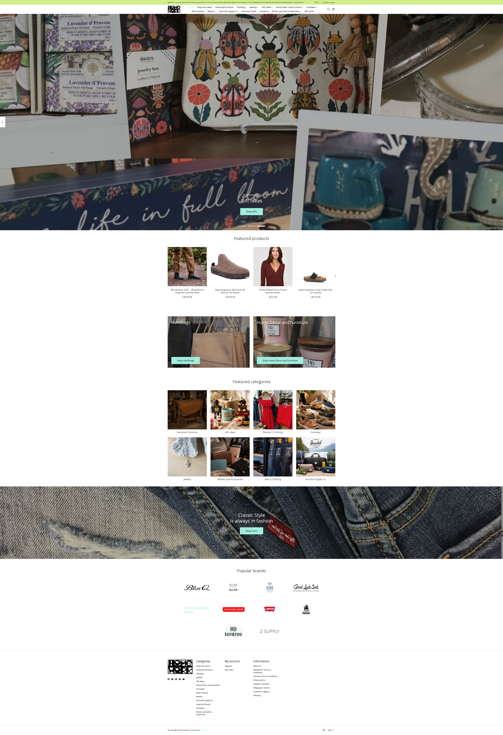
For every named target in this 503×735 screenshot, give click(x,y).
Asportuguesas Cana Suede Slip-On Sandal (315, 291)
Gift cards (309, 11)
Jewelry (187, 479)
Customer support (261, 691)
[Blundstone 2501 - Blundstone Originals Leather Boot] (187, 266)
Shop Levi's (251, 530)
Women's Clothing (273, 432)
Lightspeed (204, 730)
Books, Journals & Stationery (204, 713)
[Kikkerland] (233, 610)
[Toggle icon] (328, 9)
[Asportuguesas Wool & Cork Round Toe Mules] (230, 266)
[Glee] (269, 588)
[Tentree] (233, 631)
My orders (229, 669)
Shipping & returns (261, 687)
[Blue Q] (197, 588)
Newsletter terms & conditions (262, 671)
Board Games (198, 11)
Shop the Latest (204, 7)
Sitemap (257, 695)
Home (191, 7)
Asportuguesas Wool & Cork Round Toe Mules (230, 291)
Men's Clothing (273, 479)
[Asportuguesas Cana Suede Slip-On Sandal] (315, 266)
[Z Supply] (269, 631)
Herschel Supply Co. (228, 11)
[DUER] (233, 588)
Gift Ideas (230, 432)
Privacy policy (259, 680)
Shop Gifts (251, 211)
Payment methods (261, 684)
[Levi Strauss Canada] (269, 610)
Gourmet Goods (248, 11)
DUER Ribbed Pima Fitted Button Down (273, 291)
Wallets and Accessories (230, 479)
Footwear (316, 432)
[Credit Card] (323, 730)
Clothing (199, 673)
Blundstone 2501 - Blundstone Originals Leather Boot (187, 291)
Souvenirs (264, 11)
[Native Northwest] (306, 610)
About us (257, 666)
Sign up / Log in (329, 2)
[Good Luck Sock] (306, 588)
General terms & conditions (265, 676)
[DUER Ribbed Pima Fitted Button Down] (272, 266)
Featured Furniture (224, 7)
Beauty (199, 696)
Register (228, 666)
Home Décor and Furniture (208, 685)
